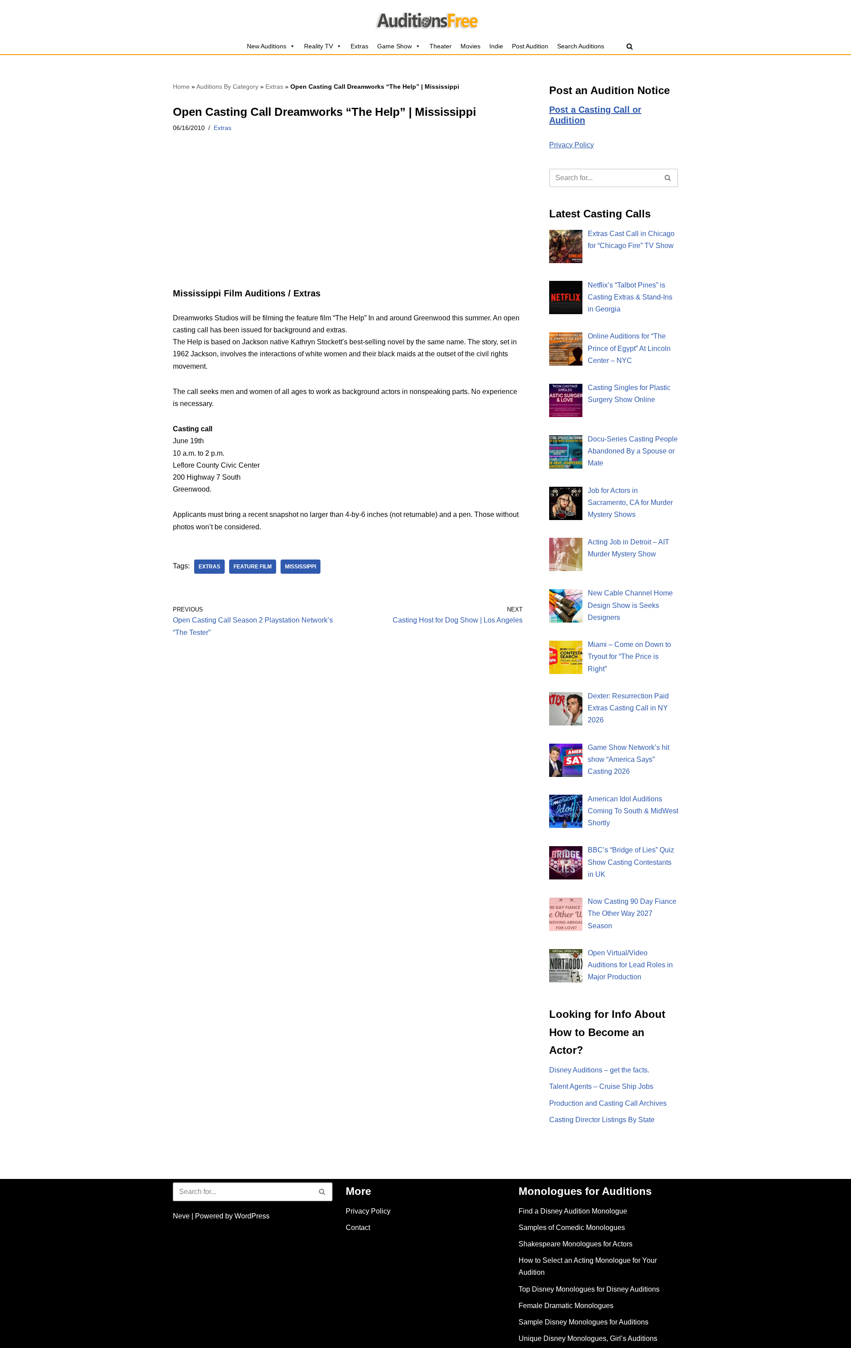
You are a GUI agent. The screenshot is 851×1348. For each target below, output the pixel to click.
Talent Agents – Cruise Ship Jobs (601, 1086)
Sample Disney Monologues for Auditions (583, 1322)
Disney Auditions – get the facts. (599, 1070)
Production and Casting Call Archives (608, 1103)
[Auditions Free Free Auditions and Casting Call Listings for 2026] (425, 19)
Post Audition (530, 46)
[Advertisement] (348, 222)
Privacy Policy (571, 145)
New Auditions (266, 46)
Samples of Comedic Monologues (572, 1227)
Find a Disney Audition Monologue (573, 1211)
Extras (359, 46)
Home (181, 86)
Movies (470, 46)
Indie (496, 46)
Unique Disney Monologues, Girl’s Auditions (588, 1338)
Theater (440, 46)
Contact (358, 1227)
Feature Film (253, 567)
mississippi (300, 567)
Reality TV (318, 46)
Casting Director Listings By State (602, 1119)
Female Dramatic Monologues (566, 1305)
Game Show (394, 46)
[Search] (629, 46)
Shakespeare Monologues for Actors (575, 1244)
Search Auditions (580, 46)
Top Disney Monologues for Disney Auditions (589, 1289)
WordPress (251, 1216)
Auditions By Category (227, 86)
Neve (181, 1216)
